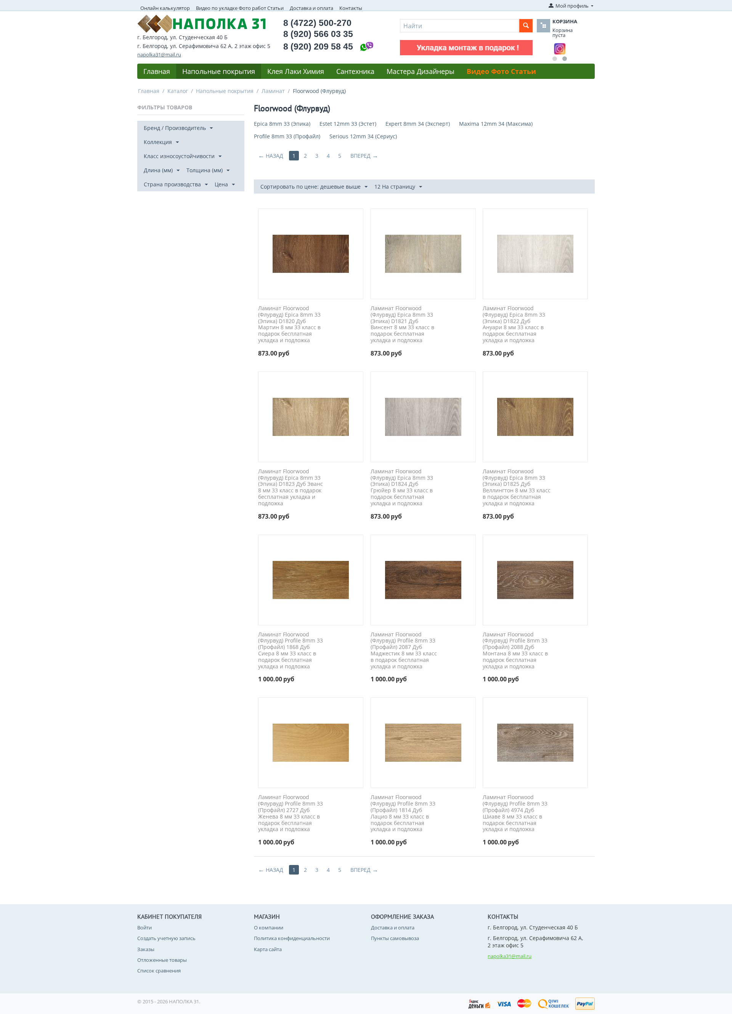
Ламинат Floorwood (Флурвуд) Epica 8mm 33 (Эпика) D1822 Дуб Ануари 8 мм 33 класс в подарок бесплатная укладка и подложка (514, 324)
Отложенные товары (162, 959)
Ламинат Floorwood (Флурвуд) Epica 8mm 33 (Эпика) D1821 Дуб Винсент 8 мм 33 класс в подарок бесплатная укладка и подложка (402, 324)
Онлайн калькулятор (165, 8)
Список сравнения (159, 970)
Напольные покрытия (218, 71)
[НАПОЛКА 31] (201, 22)
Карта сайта (268, 949)
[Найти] (526, 25)
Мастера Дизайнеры (420, 71)
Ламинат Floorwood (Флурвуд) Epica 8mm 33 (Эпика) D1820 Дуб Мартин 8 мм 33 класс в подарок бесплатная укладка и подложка (289, 324)
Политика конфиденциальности (292, 938)
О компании (268, 927)
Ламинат (273, 91)
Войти (144, 927)
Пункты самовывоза (395, 938)
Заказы (145, 949)
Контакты (350, 8)
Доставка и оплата (311, 8)
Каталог (177, 91)
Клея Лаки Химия (295, 71)
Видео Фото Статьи (501, 71)
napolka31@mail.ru (159, 54)
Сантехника (355, 71)
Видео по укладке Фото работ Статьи (240, 8)
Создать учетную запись (166, 938)
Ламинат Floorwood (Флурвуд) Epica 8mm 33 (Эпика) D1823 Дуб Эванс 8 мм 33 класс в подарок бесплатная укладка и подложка (290, 487)
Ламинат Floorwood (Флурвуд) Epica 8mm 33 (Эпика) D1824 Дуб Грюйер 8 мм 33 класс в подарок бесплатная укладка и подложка (402, 487)
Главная (156, 71)
